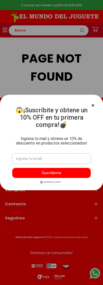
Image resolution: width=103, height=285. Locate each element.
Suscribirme (51, 173)
